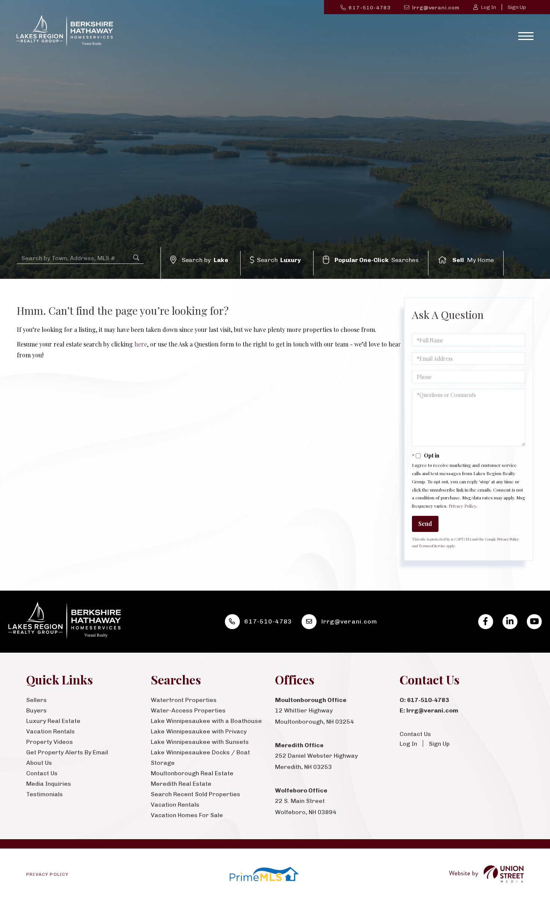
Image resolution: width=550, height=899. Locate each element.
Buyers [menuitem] (36, 710)
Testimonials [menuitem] (44, 794)
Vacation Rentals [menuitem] (50, 731)
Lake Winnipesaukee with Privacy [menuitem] (199, 731)
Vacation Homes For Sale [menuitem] (187, 815)
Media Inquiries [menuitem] (48, 783)
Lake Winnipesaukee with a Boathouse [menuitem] (206, 720)
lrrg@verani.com (435, 7)
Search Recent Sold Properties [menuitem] (195, 794)
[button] (136, 257)
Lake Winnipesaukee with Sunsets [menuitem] (200, 741)
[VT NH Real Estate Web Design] (486, 874)
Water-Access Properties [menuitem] (188, 710)
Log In (488, 7)
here (140, 344)
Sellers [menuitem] (36, 700)
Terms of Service (432, 545)
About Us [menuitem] (39, 762)
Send (425, 523)
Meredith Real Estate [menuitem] (181, 783)
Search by (205, 260)
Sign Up (517, 7)
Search (279, 260)
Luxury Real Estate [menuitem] (53, 720)
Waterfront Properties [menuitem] (184, 700)
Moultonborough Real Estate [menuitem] (192, 773)
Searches (376, 260)
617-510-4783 (370, 7)
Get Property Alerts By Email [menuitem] (67, 752)
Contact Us (415, 734)
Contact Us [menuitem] (42, 773)
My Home (473, 260)
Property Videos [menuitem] (49, 741)
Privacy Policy (462, 506)
